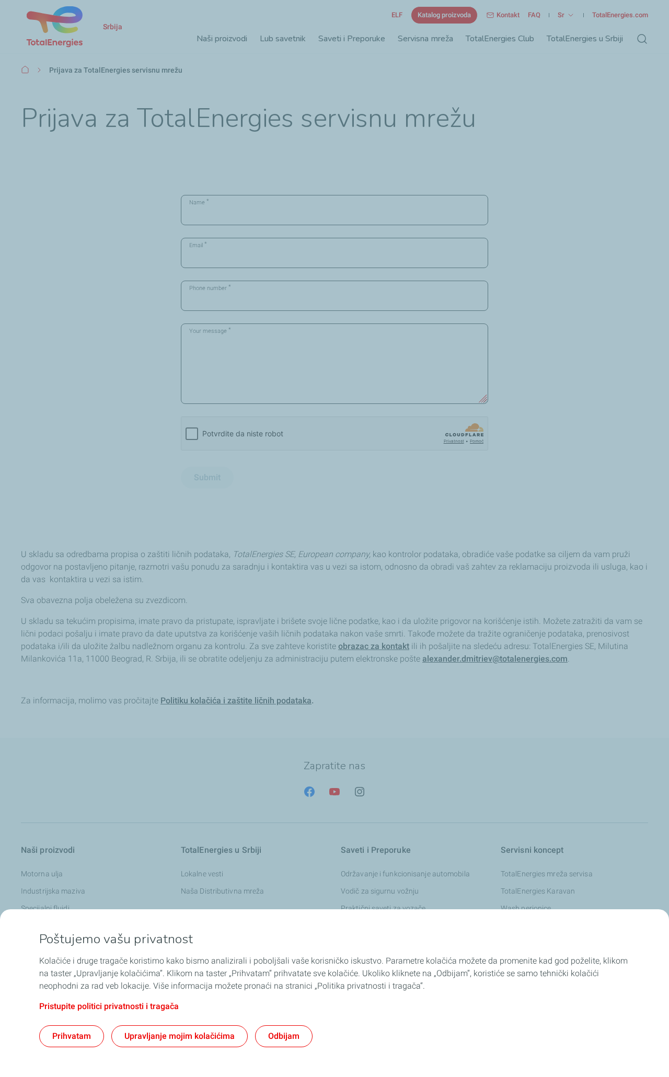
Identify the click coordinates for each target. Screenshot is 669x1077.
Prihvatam (71, 1036)
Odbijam (283, 1036)
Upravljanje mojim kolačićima (179, 1036)
